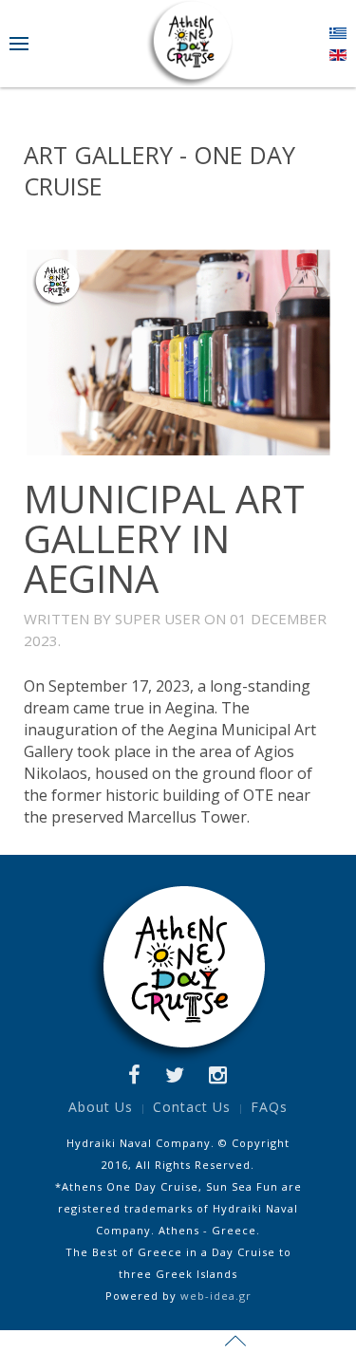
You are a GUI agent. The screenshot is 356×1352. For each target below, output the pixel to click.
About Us (100, 1107)
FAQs (269, 1107)
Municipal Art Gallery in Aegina (164, 538)
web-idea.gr (216, 1295)
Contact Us (192, 1107)
